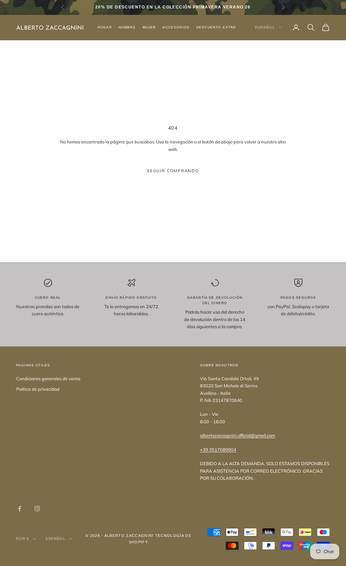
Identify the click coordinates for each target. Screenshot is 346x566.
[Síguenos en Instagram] (37, 508)
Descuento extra (216, 27)
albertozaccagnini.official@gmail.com (237, 435)
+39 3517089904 (218, 449)
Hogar (104, 27)
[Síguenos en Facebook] (19, 508)
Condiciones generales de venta (48, 378)
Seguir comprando (173, 170)
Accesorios (176, 27)
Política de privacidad (37, 389)
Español (265, 27)
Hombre (127, 27)
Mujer (149, 27)
